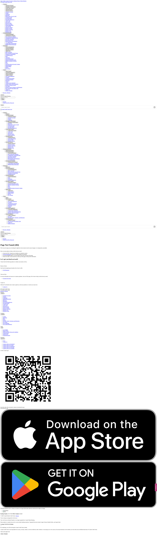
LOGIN (2, 99)
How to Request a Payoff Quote (11, 53)
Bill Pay (7, 67)
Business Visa (8, 30)
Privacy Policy (6, 330)
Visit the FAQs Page (7, 278)
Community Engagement (10, 208)
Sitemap (17, 515)
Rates (6, 56)
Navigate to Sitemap (13, 1)
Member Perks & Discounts (10, 44)
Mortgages (7, 15)
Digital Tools (8, 189)
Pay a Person (7, 68)
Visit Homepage (6, 270)
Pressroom (7, 80)
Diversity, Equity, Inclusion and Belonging (11, 321)
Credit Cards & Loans (9, 129)
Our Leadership (6, 323)
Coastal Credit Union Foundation (11, 84)
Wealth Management (9, 25)
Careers (6, 81)
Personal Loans (8, 23)
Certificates (7, 14)
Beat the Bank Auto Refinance (11, 41)
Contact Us (7, 89)
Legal (2, 327)
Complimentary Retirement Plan (11, 37)
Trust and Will (8, 26)
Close (2, 533)
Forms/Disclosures (6, 335)
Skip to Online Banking (21, 1)
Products (5, 4)
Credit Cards (7, 20)
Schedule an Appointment (10, 54)
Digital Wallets (8, 66)
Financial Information (9, 175)
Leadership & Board (9, 79)
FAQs (6, 63)
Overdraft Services (9, 55)
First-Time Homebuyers (7, 302)
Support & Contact (9, 218)
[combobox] (77, 107)
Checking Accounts (9, 11)
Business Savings (8, 28)
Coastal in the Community (10, 82)
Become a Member (6, 92)
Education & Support (9, 181)
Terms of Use (5, 334)
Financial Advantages (9, 151)
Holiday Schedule (8, 90)
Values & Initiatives (9, 214)
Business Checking (9, 29)
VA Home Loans (8, 17)
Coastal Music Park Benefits (10, 43)
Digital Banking (8, 65)
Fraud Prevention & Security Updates (12, 64)
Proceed (5, 533)
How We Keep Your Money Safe (11, 88)
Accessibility (5, 329)
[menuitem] (80, 18)
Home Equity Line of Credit (10, 16)
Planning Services (9, 136)
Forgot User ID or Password (8, 102)
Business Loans (8, 31)
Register (4, 101)
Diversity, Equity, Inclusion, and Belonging (13, 87)
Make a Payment (8, 52)
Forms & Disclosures (9, 58)
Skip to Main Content (4, 1)
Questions (3, 338)
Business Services (9, 142)
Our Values (7, 86)
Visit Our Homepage (7, 254)
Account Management (10, 168)
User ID (2, 97)
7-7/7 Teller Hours (9, 42)
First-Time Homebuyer (9, 19)
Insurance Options (8, 27)
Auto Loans (7, 21)
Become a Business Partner (10, 85)
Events (4, 319)
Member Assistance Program (10, 61)
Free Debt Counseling (9, 39)
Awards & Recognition (9, 78)
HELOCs (5, 300)
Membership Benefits (7, 33)
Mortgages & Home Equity (10, 121)
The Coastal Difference (9, 76)
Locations (7, 77)
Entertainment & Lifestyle (12, 162)
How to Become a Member (10, 36)
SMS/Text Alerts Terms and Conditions (10, 332)
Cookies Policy (6, 333)
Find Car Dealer (6, 307)
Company (2, 314)
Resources (5, 45)
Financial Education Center (10, 59)
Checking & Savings (9, 115)
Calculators (7, 57)
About (4, 196)
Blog (6, 62)
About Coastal (10, 200)
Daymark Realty (8, 18)
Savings (6, 13)
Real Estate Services (9, 40)
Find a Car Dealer (8, 24)
